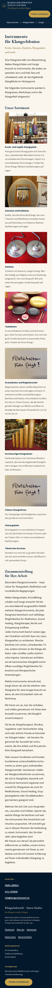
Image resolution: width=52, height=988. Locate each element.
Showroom (9, 929)
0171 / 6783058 (11, 891)
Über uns (20, 929)
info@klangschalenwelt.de (17, 897)
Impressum (31, 929)
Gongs (41, 22)
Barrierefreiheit (25, 937)
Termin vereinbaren (39, 14)
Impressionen (12, 22)
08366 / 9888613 (12, 885)
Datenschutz (10, 937)
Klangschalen (28, 22)
